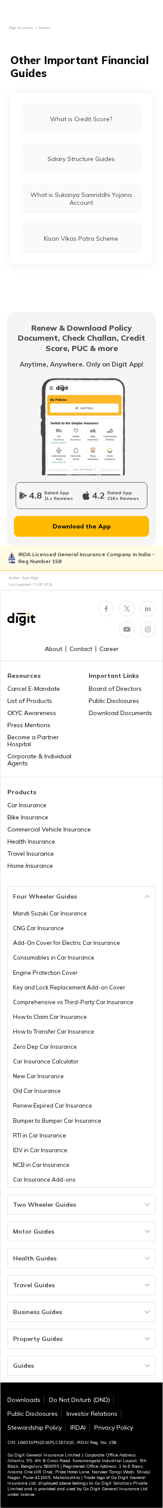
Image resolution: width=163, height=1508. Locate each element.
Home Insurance (30, 865)
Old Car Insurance (37, 1090)
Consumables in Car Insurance (53, 957)
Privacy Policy (113, 1427)
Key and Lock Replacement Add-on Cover (69, 987)
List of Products (29, 700)
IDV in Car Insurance (40, 1150)
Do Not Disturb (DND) (79, 1400)
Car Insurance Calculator (46, 1061)
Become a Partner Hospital (33, 741)
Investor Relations (92, 1414)
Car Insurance (27, 805)
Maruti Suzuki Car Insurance (50, 913)
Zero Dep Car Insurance (45, 1046)
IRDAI (78, 1427)
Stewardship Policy (34, 1427)
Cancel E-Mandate (33, 688)
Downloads (23, 1400)
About (53, 649)
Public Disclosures (114, 700)
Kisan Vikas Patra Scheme (81, 238)
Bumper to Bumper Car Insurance (57, 1120)
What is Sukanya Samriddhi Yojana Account (81, 198)
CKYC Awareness (31, 712)
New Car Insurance (38, 1076)
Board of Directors (115, 688)
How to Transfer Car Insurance (53, 1031)
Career (109, 649)
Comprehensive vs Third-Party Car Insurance (73, 1002)
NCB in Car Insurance (41, 1164)
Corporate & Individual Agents (39, 760)
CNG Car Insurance (38, 928)
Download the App (82, 526)
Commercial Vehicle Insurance (49, 829)
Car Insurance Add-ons (44, 1179)
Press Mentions (28, 725)
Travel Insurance (30, 853)
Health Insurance (31, 841)
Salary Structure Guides (81, 159)
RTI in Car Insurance (39, 1135)
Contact (81, 649)
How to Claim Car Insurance (50, 1016)
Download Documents (120, 712)
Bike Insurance (27, 817)
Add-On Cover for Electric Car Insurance (66, 942)
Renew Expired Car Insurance (52, 1105)
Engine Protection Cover (45, 972)
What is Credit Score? (81, 119)
